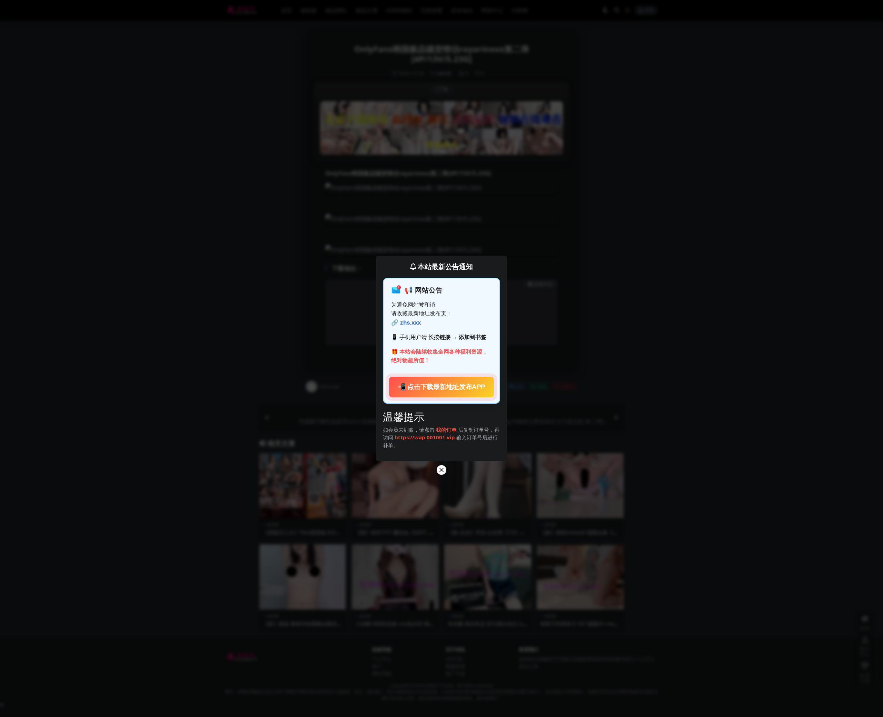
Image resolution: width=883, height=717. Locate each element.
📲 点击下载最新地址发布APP (441, 386)
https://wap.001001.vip (425, 437)
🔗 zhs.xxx (406, 322)
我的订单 (446, 429)
